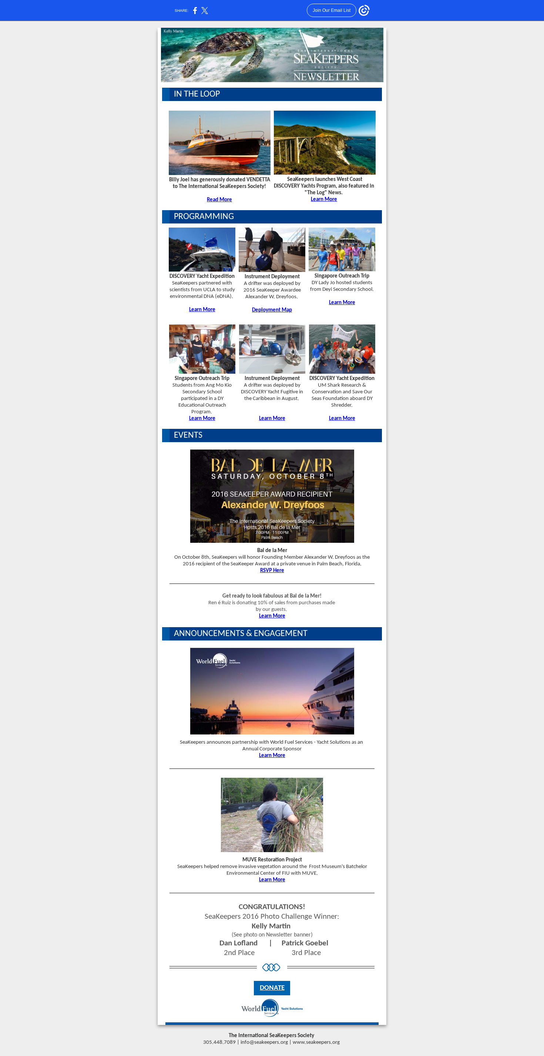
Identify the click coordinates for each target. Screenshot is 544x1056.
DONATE (272, 988)
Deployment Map (272, 310)
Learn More (324, 199)
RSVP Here (272, 571)
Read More (219, 200)
